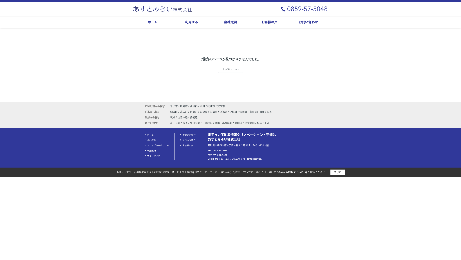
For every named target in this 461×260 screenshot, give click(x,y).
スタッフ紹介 (189, 140)
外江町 (234, 111)
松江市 (211, 106)
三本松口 (207, 123)
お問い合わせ (308, 22)
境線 (173, 117)
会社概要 (230, 22)
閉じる (337, 172)
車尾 (269, 111)
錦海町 (244, 111)
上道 (266, 123)
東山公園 (195, 123)
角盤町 (194, 111)
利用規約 (151, 150)
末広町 (184, 111)
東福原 (204, 111)
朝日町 (174, 111)
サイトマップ (153, 155)
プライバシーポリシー (158, 145)
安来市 (221, 106)
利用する (191, 22)
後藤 (217, 123)
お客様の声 (269, 22)
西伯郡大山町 (197, 106)
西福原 (214, 111)
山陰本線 (183, 117)
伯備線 (194, 117)
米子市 (174, 106)
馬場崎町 (227, 123)
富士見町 (175, 123)
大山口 (238, 123)
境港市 (184, 106)
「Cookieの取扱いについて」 (290, 172)
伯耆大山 (250, 123)
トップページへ (230, 69)
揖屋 (259, 123)
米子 (185, 123)
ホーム (153, 22)
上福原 (224, 111)
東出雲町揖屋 (257, 111)
